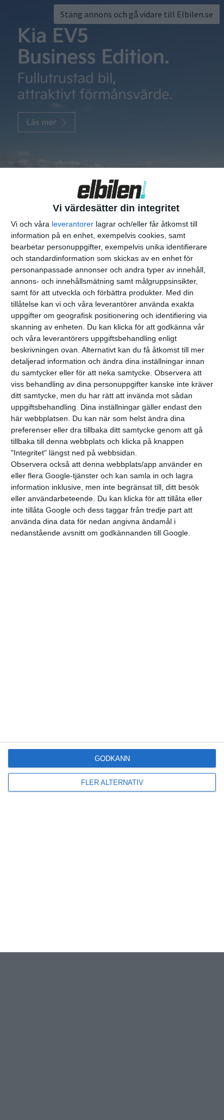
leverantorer (73, 224)
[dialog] (112, 560)
